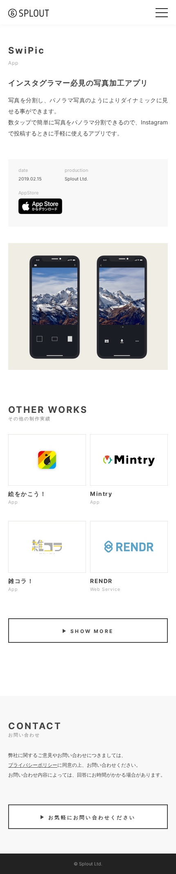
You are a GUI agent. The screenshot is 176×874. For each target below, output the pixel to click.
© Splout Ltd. (88, 864)
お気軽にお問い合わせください (90, 817)
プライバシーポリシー (32, 765)
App (13, 63)
